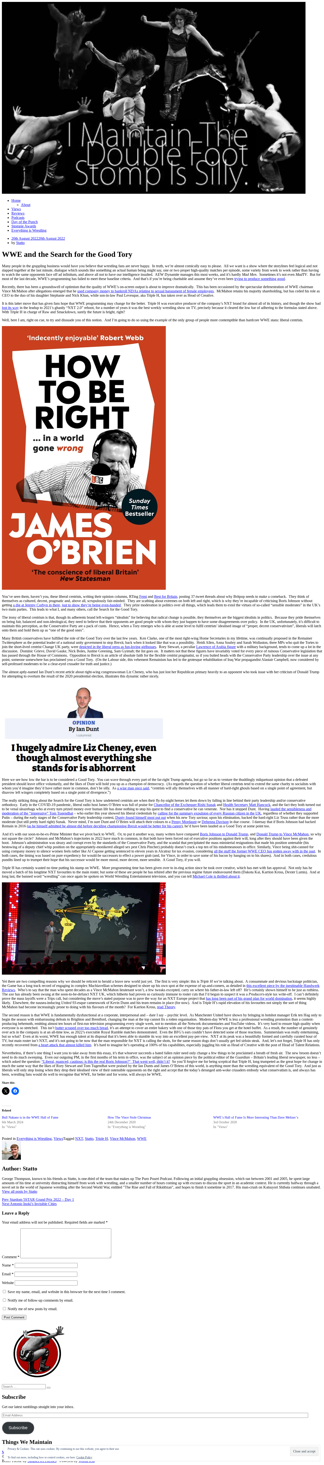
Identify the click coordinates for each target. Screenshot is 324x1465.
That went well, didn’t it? (151, 1062)
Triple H (101, 1139)
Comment (10, 1257)
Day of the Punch (24, 222)
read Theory (166, 1007)
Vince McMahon (122, 1139)
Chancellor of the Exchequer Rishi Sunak (185, 805)
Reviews (17, 213)
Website (8, 1283)
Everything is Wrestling (28, 230)
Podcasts (17, 218)
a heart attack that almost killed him (64, 1045)
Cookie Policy (84, 1457)
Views (16, 209)
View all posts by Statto (19, 1191)
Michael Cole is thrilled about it (216, 876)
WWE (142, 1139)
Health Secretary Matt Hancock (246, 805)
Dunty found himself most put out (140, 817)
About (25, 205)
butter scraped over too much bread (81, 1028)
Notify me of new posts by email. (32, 1309)
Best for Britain (165, 596)
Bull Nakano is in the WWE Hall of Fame (30, 1117)
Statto (20, 243)
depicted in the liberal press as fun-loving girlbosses (117, 647)
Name (8, 1265)
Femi (143, 596)
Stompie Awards (23, 226)
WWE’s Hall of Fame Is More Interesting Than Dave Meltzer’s (255, 1117)
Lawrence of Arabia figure (216, 647)
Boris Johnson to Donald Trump (224, 834)
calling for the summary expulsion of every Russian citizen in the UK (209, 813)
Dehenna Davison (215, 822)
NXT (79, 1139)
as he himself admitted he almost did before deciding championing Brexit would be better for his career (104, 826)
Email (8, 1274)
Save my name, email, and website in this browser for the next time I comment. (66, 1292)
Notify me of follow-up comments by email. (40, 1300)
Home (16, 200)
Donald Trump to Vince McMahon (282, 834)
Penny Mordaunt (184, 822)
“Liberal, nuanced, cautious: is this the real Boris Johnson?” (87, 1062)
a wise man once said (133, 788)
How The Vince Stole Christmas (129, 1117)
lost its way (10, 308)
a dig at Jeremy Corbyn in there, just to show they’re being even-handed (67, 605)
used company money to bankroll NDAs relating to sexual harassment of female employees (145, 291)
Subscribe (18, 1427)
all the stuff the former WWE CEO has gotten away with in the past (264, 851)
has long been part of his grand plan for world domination (249, 998)
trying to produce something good (259, 279)
